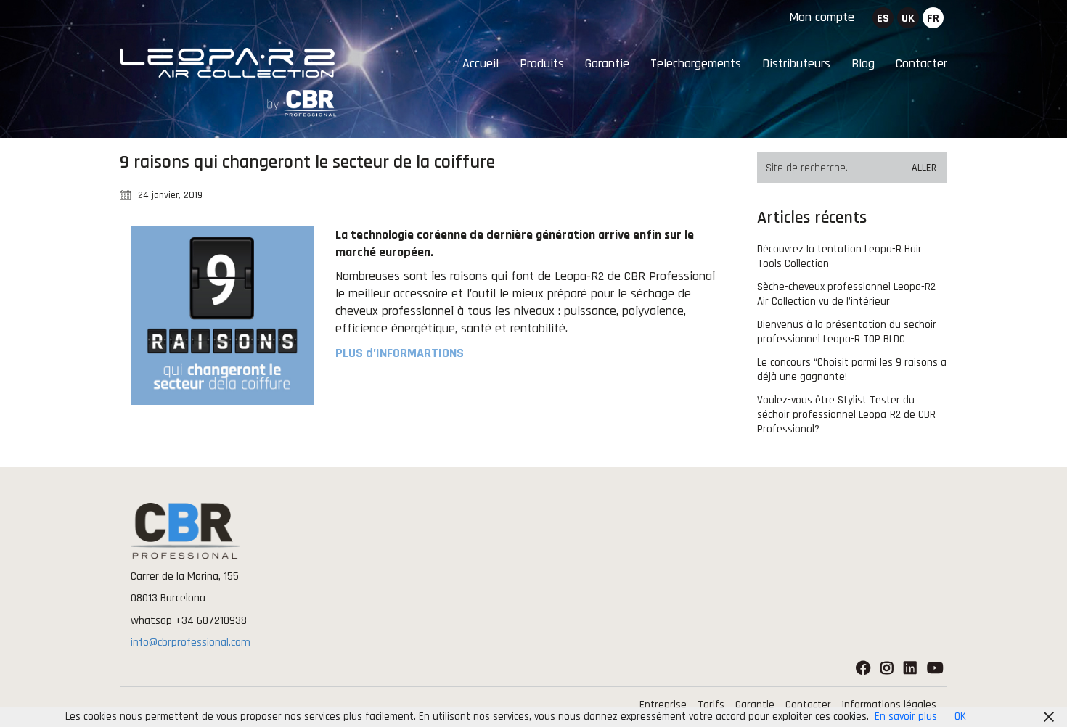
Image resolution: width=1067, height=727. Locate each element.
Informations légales (889, 705)
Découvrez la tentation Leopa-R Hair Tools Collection (839, 256)
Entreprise (663, 705)
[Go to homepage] (229, 83)
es (883, 18)
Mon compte (821, 17)
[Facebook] (863, 669)
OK (960, 716)
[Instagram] (887, 669)
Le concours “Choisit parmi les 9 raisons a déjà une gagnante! (852, 370)
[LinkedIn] (910, 669)
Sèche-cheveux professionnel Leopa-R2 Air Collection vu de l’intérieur (846, 294)
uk (908, 18)
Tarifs (711, 705)
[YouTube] (935, 669)
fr (933, 18)
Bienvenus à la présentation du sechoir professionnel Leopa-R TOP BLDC (846, 332)
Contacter (808, 705)
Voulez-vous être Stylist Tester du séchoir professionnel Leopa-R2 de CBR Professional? (846, 414)
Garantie (754, 705)
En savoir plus (906, 716)
